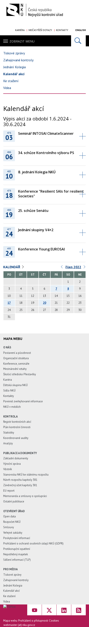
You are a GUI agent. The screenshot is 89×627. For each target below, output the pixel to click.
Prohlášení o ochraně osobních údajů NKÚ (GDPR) (33, 543)
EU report (8, 490)
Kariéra (20, 30)
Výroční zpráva (12, 464)
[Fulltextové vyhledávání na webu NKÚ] (78, 40)
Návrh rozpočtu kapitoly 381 (20, 480)
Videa (7, 88)
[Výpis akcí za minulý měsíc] (62, 268)
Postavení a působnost (17, 353)
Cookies (54, 620)
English (80, 30)
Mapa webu (10, 620)
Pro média (10, 569)
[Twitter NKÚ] (49, 609)
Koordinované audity (15, 438)
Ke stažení (11, 81)
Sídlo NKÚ (9, 390)
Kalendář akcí (14, 74)
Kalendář (11, 267)
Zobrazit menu (22, 41)
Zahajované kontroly (18, 60)
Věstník (7, 469)
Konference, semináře (16, 363)
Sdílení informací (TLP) (17, 560)
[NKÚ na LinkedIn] (64, 609)
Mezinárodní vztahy (15, 369)
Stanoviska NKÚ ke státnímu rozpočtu (26, 474)
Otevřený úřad (14, 511)
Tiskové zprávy (14, 53)
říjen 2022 (73, 267)
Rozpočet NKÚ (12, 522)
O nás (7, 347)
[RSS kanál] (78, 609)
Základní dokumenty (15, 458)
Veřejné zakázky (12, 532)
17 (9, 303)
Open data (9, 516)
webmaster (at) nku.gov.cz (19, 625)
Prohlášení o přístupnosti (33, 620)
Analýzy (8, 443)
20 (44, 303)
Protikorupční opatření (16, 549)
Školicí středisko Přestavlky (19, 374)
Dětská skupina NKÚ (15, 385)
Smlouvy (8, 527)
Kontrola (10, 416)
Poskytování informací (16, 538)
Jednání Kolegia (14, 67)
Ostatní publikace (13, 501)
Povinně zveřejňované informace (23, 401)
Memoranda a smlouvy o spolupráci (25, 496)
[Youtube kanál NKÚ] (34, 609)
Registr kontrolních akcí (17, 422)
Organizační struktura (16, 358)
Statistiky (8, 432)
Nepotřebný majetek (15, 554)
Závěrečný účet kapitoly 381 (20, 485)
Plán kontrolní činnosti (16, 427)
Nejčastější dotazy (40, 30)
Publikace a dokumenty (20, 453)
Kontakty (62, 30)
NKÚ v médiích (12, 407)
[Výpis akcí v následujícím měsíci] (85, 268)
